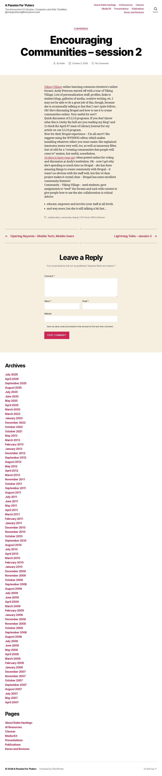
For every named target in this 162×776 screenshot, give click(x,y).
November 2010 (15, 531)
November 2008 (15, 623)
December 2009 (15, 571)
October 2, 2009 (80, 63)
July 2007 (11, 693)
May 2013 (11, 435)
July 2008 (11, 641)
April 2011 (11, 510)
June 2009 (12, 597)
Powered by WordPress (51, 769)
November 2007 (15, 676)
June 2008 (12, 645)
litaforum (101, 217)
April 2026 (11, 379)
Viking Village (53, 87)
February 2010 (14, 562)
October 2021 (13, 431)
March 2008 (12, 658)
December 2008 (15, 619)
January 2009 (14, 615)
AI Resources (126, 5)
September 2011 (15, 488)
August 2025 (13, 387)
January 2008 (14, 667)
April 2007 (11, 702)
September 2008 (16, 632)
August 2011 (13, 492)
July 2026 (11, 374)
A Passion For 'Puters (19, 5)
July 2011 (11, 496)
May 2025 (11, 400)
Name (47, 301)
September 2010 (15, 540)
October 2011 (13, 483)
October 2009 (14, 580)
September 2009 (16, 584)
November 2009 (15, 575)
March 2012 (12, 475)
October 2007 (14, 680)
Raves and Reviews (134, 12)
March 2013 (12, 440)
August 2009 (13, 588)
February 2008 (14, 663)
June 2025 (12, 396)
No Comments (102, 63)
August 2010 (13, 545)
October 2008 (14, 628)
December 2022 (15, 422)
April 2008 (12, 654)
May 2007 (11, 697)
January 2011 (13, 523)
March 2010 (12, 558)
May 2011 (11, 505)
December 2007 (15, 671)
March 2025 (12, 409)
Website (48, 313)
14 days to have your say (59, 157)
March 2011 (12, 514)
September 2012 (15, 457)
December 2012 (15, 453)
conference (81, 28)
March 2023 (12, 413)
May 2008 (11, 649)
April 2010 (11, 553)
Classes (140, 5)
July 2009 (11, 593)
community (66, 217)
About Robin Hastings (105, 5)
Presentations (121, 8)
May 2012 (11, 466)
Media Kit (106, 8)
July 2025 (11, 392)
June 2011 (11, 501)
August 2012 (13, 461)
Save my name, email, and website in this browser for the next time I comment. (80, 326)
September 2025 (15, 383)
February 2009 (14, 610)
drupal (75, 217)
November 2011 (15, 479)
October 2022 (14, 427)
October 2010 (14, 536)
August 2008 (13, 636)
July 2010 (11, 549)
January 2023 (14, 418)
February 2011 (14, 518)
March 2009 (12, 606)
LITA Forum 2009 (87, 217)
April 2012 (11, 470)
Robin (62, 63)
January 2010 (13, 566)
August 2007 (13, 689)
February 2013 (14, 444)
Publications (138, 8)
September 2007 (16, 684)
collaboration (54, 217)
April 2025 (11, 405)
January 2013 (13, 448)
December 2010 (15, 527)
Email (85, 301)
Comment (49, 276)
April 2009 (12, 601)
